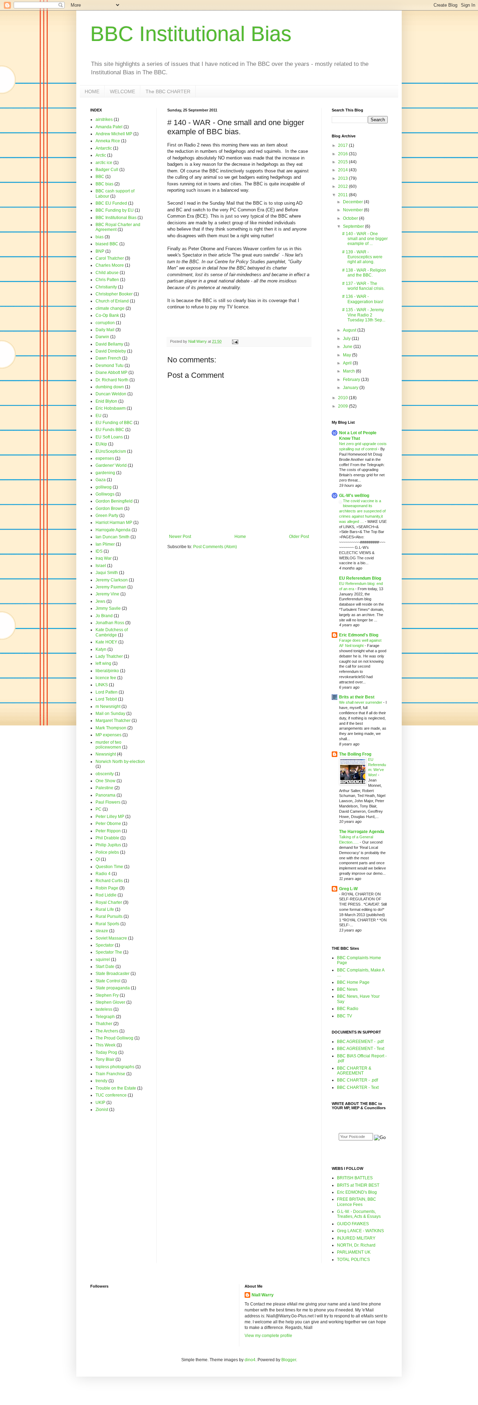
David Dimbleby (111, 351)
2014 (343, 170)
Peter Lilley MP (110, 816)
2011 (343, 194)
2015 (343, 161)
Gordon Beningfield (114, 501)
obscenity (105, 773)
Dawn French (108, 358)
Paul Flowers (108, 802)
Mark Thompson (111, 727)
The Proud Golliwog (114, 1038)
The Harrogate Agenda (361, 831)
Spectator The (109, 952)
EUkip (101, 444)
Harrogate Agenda (113, 529)
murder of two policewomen (108, 745)
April (348, 363)
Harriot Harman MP (114, 522)
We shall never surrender (361, 702)
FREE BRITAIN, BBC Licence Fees (356, 1202)
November (353, 209)
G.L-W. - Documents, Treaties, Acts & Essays (359, 1214)
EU (98, 415)
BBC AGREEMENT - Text (360, 1048)
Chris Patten (107, 279)
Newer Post (180, 536)
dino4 (250, 1359)
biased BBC (107, 243)
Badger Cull (107, 169)
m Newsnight (108, 706)
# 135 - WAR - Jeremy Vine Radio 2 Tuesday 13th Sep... (363, 314)
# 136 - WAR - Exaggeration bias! (362, 299)
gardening (105, 472)
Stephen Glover (110, 1002)
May (347, 355)
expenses (105, 458)
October (351, 218)
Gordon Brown (109, 508)
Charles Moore (110, 265)
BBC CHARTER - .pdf (357, 1080)
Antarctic (104, 148)
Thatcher (104, 1023)
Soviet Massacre (111, 938)
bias (100, 236)
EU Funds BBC (110, 429)
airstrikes (104, 119)
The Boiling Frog (355, 754)
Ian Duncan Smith (112, 536)
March (349, 371)
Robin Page (107, 888)
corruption (105, 322)
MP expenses (108, 734)
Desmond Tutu (110, 365)
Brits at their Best (356, 697)
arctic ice (104, 162)
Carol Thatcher (110, 258)
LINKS (102, 684)
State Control (108, 980)
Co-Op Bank (107, 315)
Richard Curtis (109, 880)
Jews (100, 601)
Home (240, 536)
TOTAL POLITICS (353, 1259)
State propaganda (113, 987)
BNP (100, 251)
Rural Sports (107, 923)
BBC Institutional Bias (190, 34)
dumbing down (110, 386)
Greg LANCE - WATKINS (360, 1230)
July (347, 338)
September (354, 226)
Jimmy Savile (108, 608)
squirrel (103, 959)
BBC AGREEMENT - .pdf (360, 1041)
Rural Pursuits (109, 916)
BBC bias (104, 184)
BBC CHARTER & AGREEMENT (354, 1071)
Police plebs (107, 852)
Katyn (101, 649)
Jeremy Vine (107, 594)
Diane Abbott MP (111, 372)
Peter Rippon (108, 830)
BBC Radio (347, 1008)
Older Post (299, 536)
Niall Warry (263, 1295)
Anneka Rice (108, 140)
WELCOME (122, 91)
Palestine (104, 787)
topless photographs (115, 1066)
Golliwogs (105, 494)
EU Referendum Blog (360, 578)
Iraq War (104, 558)
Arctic (101, 155)
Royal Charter (109, 902)
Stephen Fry (107, 995)
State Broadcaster (112, 973)
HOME (92, 91)
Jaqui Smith (107, 572)
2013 (343, 178)
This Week (105, 1045)
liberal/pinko (107, 670)
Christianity (106, 287)
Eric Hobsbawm (111, 408)
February (352, 379)
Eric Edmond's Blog (358, 635)
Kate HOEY (106, 642)
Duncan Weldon (111, 393)
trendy (101, 1080)
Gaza (101, 479)
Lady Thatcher (109, 656)
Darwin (102, 336)
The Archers (107, 1031)
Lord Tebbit (106, 699)
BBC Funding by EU (115, 210)
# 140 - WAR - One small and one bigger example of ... (365, 238)
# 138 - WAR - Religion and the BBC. (364, 273)
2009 (343, 406)
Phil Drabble (107, 838)
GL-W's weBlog (354, 495)
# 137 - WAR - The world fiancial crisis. (363, 286)
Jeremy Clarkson (112, 580)
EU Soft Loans (109, 437)
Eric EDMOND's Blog (357, 1192)
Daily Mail (105, 329)
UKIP (100, 1102)
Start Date (105, 966)
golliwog (104, 487)
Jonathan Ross (110, 622)
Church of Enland (112, 301)
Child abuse (107, 272)
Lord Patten (107, 692)
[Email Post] (234, 341)
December (353, 201)
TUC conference (111, 1095)
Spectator (105, 945)
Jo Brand (104, 615)
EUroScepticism (111, 451)
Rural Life (105, 909)
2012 (343, 186)
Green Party (107, 515)
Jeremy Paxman (111, 587)
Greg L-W (348, 888)
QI (98, 859)
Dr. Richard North (112, 379)
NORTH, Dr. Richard (356, 1245)
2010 (343, 397)
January (351, 387)
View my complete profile (268, 1335)
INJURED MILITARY (356, 1238)
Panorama (105, 795)
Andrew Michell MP (114, 133)
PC (98, 809)
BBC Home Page (353, 982)
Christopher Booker (114, 294)
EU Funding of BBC (114, 422)
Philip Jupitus (108, 845)
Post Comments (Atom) (215, 546)
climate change (110, 308)
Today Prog (106, 1052)
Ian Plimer (105, 544)
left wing (103, 663)
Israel (101, 565)
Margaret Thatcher (113, 720)
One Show (105, 780)
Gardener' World (111, 465)
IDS (99, 551)
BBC (100, 176)
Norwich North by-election (120, 761)
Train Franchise (110, 1073)
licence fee (106, 677)
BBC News (347, 989)
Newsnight (106, 754)
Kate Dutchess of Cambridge (112, 632)
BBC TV (344, 1016)
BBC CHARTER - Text (358, 1087)
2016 (343, 153)
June (348, 346)
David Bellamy (109, 344)
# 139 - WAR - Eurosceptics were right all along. (362, 257)
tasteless (104, 1009)
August (350, 330)
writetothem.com (361, 1150)
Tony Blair (105, 1059)
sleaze (102, 930)
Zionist (102, 1109)
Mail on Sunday (110, 713)
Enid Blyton (106, 401)
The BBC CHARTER (168, 91)
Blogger (288, 1359)
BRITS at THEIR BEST (358, 1185)
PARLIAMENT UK (354, 1252)
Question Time (109, 866)
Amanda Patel (109, 126)
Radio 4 (103, 873)
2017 (343, 145)
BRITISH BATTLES (355, 1177)
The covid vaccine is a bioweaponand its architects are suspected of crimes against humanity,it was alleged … (362, 511)
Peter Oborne (108, 823)
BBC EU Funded (111, 203)
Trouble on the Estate (116, 1088)
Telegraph (105, 1016)
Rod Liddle (106, 895)
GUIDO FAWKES (353, 1223)
